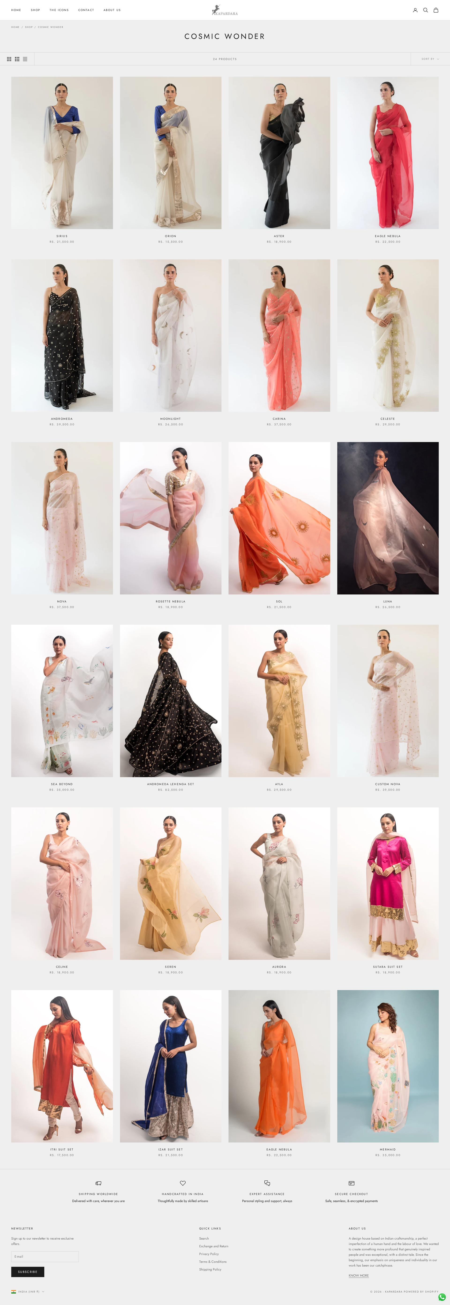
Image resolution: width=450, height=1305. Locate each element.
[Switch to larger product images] (9, 59)
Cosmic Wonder (50, 27)
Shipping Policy (210, 1269)
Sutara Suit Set (388, 967)
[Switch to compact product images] (25, 59)
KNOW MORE (359, 1275)
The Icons (59, 10)
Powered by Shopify (421, 1292)
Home (16, 10)
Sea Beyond (62, 784)
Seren (170, 967)
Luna (388, 601)
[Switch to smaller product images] (17, 59)
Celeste (388, 419)
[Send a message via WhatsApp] (442, 1297)
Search (204, 1238)
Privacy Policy (209, 1254)
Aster (279, 236)
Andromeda (62, 419)
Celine (62, 967)
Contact (86, 10)
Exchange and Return (213, 1246)
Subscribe (28, 1272)
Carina (279, 419)
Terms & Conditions (213, 1261)
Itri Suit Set (62, 1149)
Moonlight (170, 419)
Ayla (279, 784)
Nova (62, 601)
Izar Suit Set (170, 1149)
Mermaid (388, 1149)
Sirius (62, 236)
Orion (170, 236)
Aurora (279, 967)
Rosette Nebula (171, 601)
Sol (279, 601)
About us (112, 10)
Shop (36, 10)
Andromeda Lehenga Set (170, 784)
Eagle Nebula (388, 236)
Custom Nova (388, 784)
